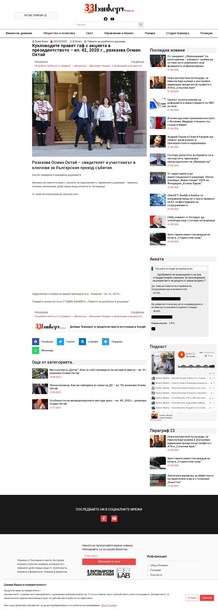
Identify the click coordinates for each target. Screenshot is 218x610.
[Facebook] (105, 19)
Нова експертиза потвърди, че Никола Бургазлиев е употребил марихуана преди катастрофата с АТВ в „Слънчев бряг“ (189, 82)
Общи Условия (109, 605)
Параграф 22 (162, 430)
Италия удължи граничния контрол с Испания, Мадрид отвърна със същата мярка (191, 121)
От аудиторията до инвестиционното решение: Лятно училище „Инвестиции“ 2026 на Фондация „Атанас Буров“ (190, 178)
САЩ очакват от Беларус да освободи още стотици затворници (191, 219)
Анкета (157, 259)
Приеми (207, 597)
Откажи (192, 597)
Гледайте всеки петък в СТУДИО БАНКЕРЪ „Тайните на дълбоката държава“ (80, 301)
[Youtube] (112, 19)
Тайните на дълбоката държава (106, 41)
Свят (89, 33)
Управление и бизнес (119, 33)
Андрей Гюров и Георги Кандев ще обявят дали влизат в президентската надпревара (190, 140)
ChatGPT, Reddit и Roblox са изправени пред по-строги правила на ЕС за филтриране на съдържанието (190, 200)
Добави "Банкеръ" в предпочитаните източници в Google (108, 326)
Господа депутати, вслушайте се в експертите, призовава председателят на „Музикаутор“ (190, 158)
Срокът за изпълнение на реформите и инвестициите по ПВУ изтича (190, 103)
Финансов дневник (19, 33)
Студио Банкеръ (177, 33)
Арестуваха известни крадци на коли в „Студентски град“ (188, 236)
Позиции (206, 33)
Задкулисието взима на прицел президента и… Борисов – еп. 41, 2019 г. (76, 293)
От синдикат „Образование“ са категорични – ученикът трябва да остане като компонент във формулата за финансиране (190, 61)
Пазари (150, 33)
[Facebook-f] (104, 518)
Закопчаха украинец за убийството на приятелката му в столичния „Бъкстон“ (190, 479)
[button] (43, 341)
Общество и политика (59, 33)
